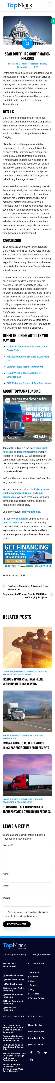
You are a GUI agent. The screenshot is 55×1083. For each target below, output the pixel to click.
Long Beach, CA (36, 1038)
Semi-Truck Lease (14, 975)
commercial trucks (21, 493)
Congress (24, 64)
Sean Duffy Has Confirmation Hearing (27, 56)
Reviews (33, 977)
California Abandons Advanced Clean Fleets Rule (28, 588)
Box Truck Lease (13, 984)
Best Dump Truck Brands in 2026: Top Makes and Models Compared (13, 1028)
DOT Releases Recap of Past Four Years (28, 383)
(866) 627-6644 (11, 522)
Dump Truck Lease (14, 980)
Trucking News (24, 802)
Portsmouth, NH (36, 1031)
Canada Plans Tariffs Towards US (25, 366)
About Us (34, 972)
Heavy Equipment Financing (13, 1002)
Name (6, 874)
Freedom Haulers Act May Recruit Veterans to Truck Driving (24, 681)
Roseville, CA (35, 1025)
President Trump (38, 64)
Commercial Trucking (35, 672)
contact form (21, 518)
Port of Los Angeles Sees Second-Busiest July (13, 1047)
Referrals (34, 994)
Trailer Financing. (31, 512)
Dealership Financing (9, 1008)
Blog (32, 981)
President (13, 64)
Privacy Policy (36, 998)
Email (6, 886)
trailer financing (27, 452)
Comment (8, 845)
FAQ (31, 989)
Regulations (23, 67)
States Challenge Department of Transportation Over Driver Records (27, 809)
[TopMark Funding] (20, 7)
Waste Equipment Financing (13, 996)
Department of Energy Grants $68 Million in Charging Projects (25, 596)
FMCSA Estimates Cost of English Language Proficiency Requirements (26, 745)
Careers (33, 985)
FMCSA (6, 735)
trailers (38, 489)
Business (18, 672)
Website (6, 898)
